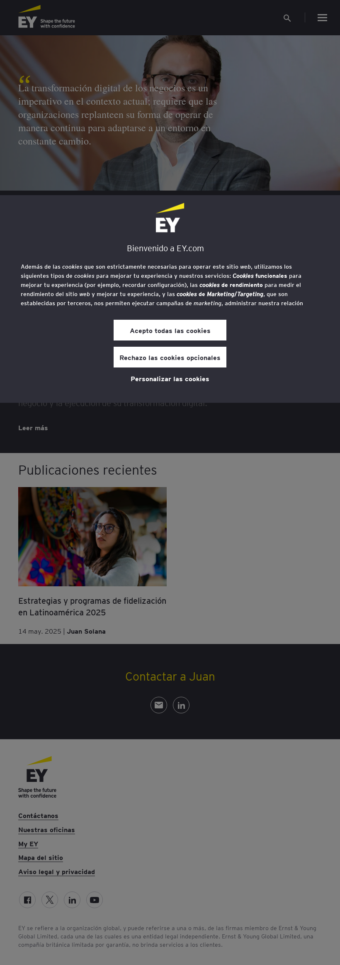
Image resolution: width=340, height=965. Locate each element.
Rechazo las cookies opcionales (170, 357)
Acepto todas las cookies (170, 330)
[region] (170, 299)
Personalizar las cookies (170, 378)
